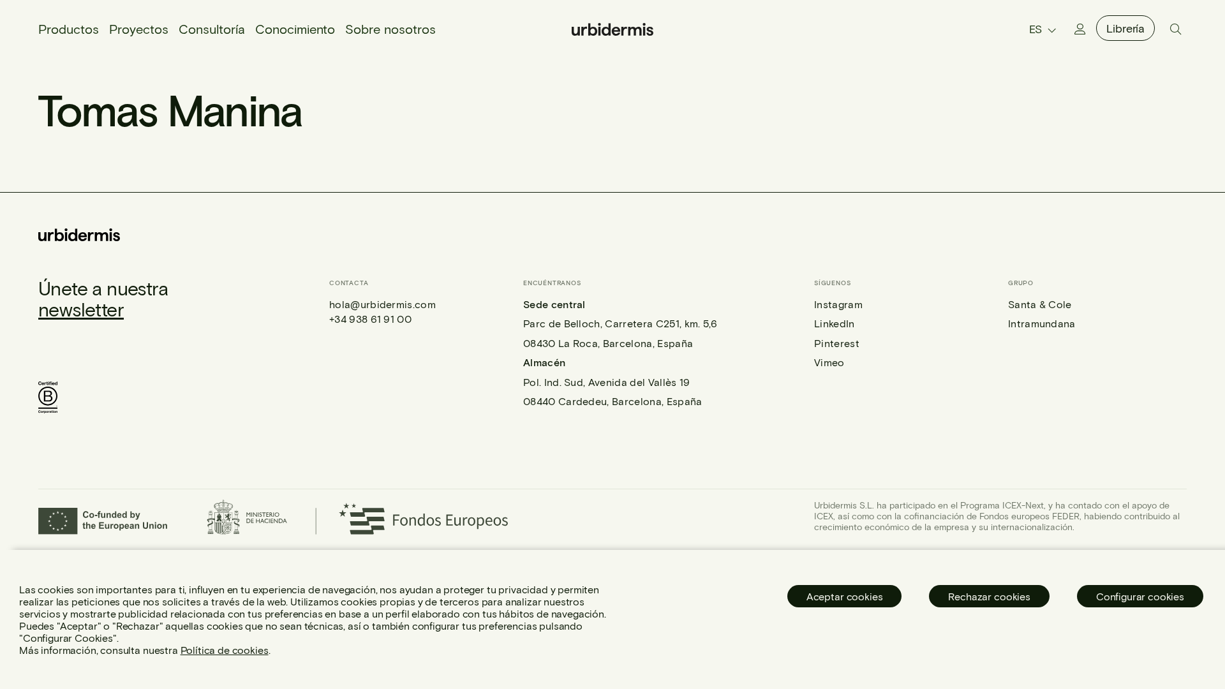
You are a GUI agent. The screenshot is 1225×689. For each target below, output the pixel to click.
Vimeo (829, 362)
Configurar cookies (1140, 596)
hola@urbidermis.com (382, 304)
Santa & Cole (1040, 304)
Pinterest (836, 343)
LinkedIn (834, 323)
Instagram (838, 304)
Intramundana (1042, 323)
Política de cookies (225, 650)
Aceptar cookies (844, 596)
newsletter (81, 308)
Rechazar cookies (989, 596)
